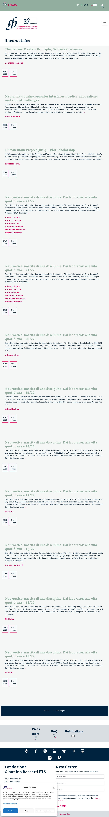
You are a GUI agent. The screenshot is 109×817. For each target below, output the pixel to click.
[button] (54, 787)
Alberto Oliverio (12, 217)
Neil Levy (9, 619)
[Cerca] (102, 6)
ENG (86, 5)
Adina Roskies (12, 355)
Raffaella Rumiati (13, 233)
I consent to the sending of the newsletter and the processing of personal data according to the (79, 798)
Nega (26, 811)
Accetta (10, 811)
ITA (77, 5)
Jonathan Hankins (14, 63)
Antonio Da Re (12, 223)
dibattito (9, 511)
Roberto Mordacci (14, 565)
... (78, 58)
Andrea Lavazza (13, 220)
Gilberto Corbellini (14, 226)
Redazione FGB (12, 116)
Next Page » (60, 711)
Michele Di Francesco (15, 229)
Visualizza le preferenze (45, 811)
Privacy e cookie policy (10, 803)
